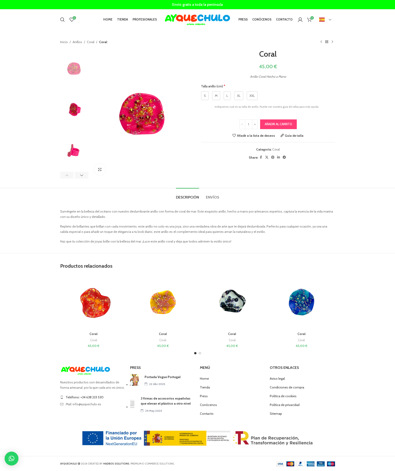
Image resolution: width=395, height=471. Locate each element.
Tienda (205, 387)
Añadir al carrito (278, 124)
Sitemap (276, 414)
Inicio (64, 42)
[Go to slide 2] (200, 353)
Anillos (77, 42)
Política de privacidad (285, 405)
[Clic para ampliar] (100, 169)
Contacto (207, 414)
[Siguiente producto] (332, 42)
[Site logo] (198, 19)
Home (204, 378)
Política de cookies (283, 396)
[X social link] (267, 157)
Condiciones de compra (287, 387)
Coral (90, 42)
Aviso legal (277, 378)
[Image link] (85, 370)
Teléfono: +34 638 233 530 (85, 397)
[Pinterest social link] (273, 157)
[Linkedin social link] (278, 157)
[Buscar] (62, 19)
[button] (67, 175)
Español (325, 19)
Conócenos (208, 405)
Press (204, 396)
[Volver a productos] (327, 42)
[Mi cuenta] (300, 19)
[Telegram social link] (284, 157)
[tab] (187, 195)
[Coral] (93, 302)
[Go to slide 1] (195, 353)
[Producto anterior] (321, 42)
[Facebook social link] (261, 157)
